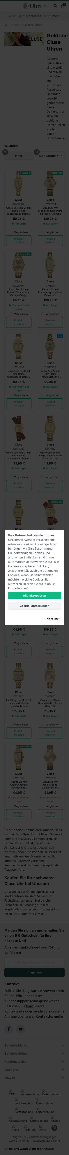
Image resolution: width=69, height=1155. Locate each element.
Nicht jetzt (53, 619)
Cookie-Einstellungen (34, 606)
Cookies (27, 544)
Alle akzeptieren (34, 595)
